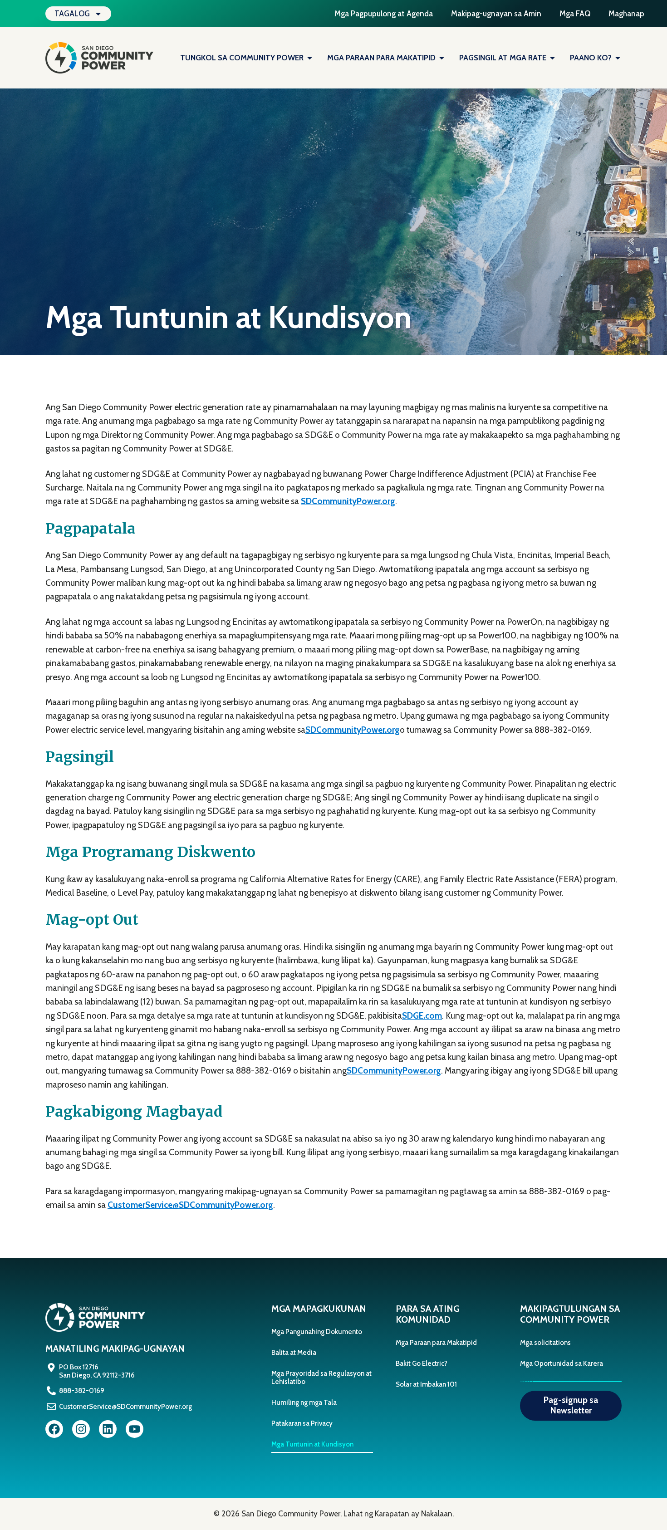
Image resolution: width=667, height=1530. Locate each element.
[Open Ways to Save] (442, 58)
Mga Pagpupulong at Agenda (383, 13)
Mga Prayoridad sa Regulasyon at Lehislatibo (321, 1377)
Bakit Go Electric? (421, 1363)
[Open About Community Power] (310, 58)
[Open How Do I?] (618, 58)
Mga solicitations (545, 1343)
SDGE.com (422, 1015)
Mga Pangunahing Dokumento (316, 1332)
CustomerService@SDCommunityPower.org (190, 1205)
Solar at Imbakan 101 (426, 1384)
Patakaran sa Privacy (302, 1423)
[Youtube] (134, 1429)
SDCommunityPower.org (348, 501)
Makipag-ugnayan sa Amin (496, 13)
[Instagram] (81, 1429)
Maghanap (626, 13)
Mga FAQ (574, 13)
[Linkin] (108, 1429)
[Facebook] (54, 1429)
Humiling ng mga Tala (304, 1402)
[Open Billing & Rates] (552, 58)
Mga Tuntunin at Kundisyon (312, 1444)
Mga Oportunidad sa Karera (561, 1363)
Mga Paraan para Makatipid (436, 1343)
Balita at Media (293, 1353)
